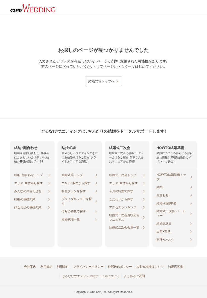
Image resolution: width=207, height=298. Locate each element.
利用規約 (46, 266)
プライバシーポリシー (88, 266)
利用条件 (63, 266)
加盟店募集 (175, 266)
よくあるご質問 (134, 276)
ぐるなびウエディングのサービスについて (90, 276)
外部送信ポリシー (120, 266)
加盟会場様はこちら (150, 266)
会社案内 (30, 266)
